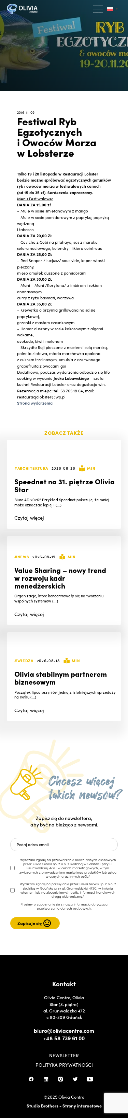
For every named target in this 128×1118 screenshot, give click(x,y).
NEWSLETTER (64, 1055)
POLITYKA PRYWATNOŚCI (64, 1065)
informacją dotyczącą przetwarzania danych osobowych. (72, 906)
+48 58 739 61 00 (64, 1038)
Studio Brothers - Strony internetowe (64, 1105)
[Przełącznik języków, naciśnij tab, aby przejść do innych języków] (112, 9)
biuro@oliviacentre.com (64, 1030)
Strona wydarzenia (35, 403)
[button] (98, 9)
